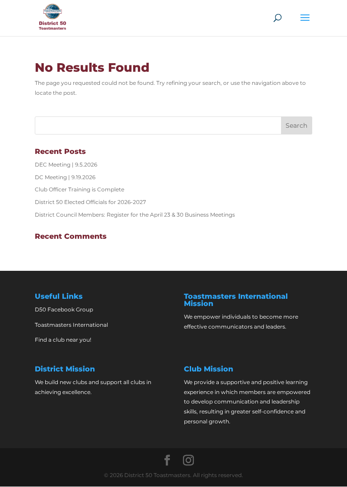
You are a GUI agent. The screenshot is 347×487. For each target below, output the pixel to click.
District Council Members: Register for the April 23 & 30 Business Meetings (135, 214)
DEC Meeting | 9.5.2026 (66, 164)
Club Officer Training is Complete (79, 189)
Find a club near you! (63, 339)
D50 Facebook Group (64, 309)
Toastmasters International (71, 324)
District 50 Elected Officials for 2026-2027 (90, 202)
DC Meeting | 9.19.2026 (65, 177)
